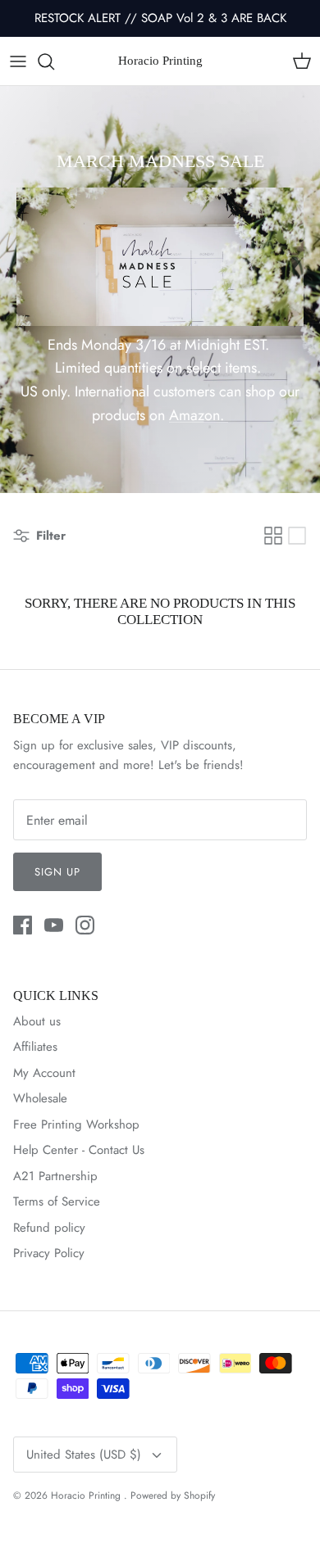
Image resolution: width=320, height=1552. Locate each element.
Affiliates (35, 1047)
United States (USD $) (83, 1455)
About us (37, 1021)
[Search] (54, 61)
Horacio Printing (87, 1495)
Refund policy (49, 1228)
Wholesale (40, 1098)
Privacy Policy (49, 1253)
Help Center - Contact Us (78, 1150)
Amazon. (198, 415)
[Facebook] (22, 925)
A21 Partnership (55, 1176)
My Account (44, 1073)
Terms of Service (56, 1201)
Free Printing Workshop (76, 1124)
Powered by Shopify (172, 1495)
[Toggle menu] (18, 61)
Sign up (57, 872)
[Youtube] (53, 925)
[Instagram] (84, 925)
